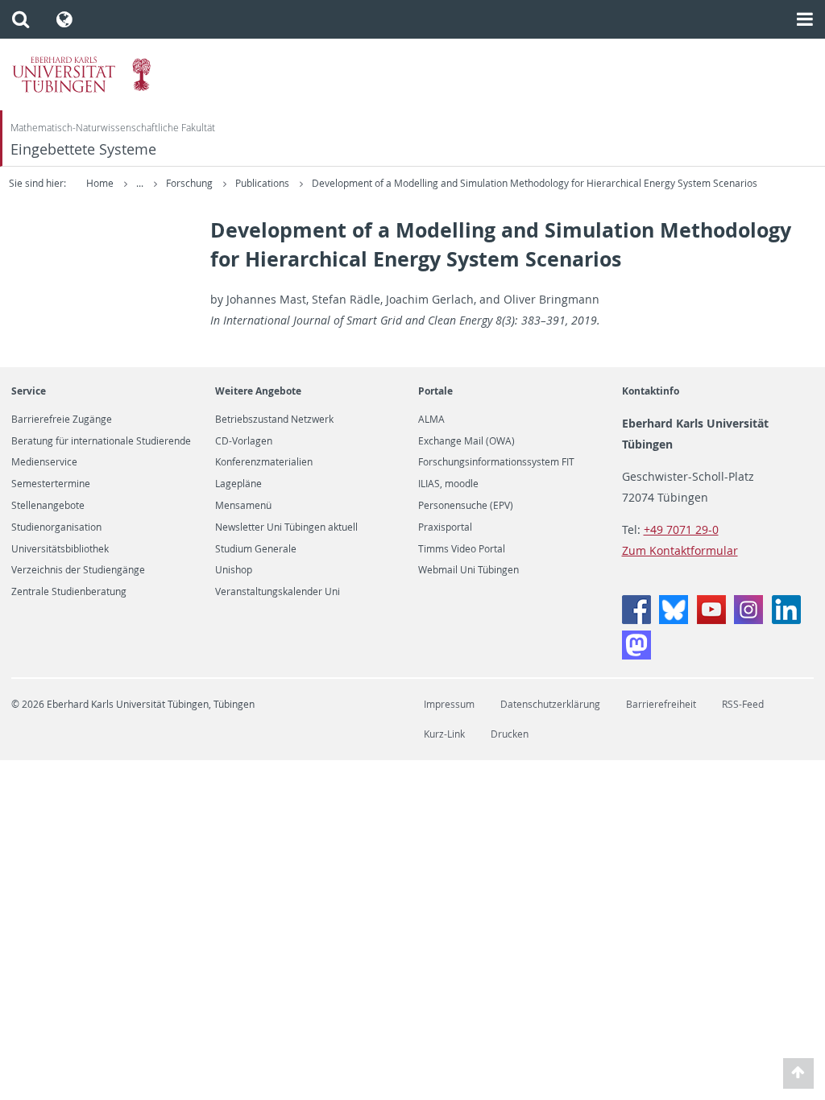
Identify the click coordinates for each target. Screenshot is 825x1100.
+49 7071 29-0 (681, 529)
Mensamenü (243, 505)
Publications (263, 183)
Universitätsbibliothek (60, 549)
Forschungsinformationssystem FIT (496, 462)
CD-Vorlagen (243, 441)
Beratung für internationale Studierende (101, 441)
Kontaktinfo (650, 391)
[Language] (64, 19)
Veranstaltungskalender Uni (277, 591)
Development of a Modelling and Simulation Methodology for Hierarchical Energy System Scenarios (534, 183)
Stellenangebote (48, 505)
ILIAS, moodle (448, 484)
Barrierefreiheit (661, 704)
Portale (435, 391)
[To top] (799, 1074)
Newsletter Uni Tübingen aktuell (286, 527)
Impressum (449, 704)
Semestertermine (50, 484)
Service (28, 391)
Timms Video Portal (461, 549)
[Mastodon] (636, 655)
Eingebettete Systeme (83, 149)
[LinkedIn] (786, 619)
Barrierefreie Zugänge (61, 419)
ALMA (431, 419)
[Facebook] (636, 619)
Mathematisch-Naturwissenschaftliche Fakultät (112, 127)
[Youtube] (711, 619)
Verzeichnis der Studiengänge (78, 570)
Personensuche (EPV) (465, 505)
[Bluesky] (673, 619)
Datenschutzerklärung (550, 704)
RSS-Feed (743, 704)
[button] (20, 19)
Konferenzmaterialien (264, 462)
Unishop (233, 570)
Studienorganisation (56, 527)
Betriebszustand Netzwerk (274, 419)
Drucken (510, 734)
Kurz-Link (444, 734)
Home (100, 183)
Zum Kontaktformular (680, 550)
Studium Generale (255, 549)
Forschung (190, 183)
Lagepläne (238, 484)
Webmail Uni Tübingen (468, 570)
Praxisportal (445, 527)
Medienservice (44, 462)
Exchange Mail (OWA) (466, 441)
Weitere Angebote (258, 391)
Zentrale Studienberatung (68, 591)
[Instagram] (748, 619)
